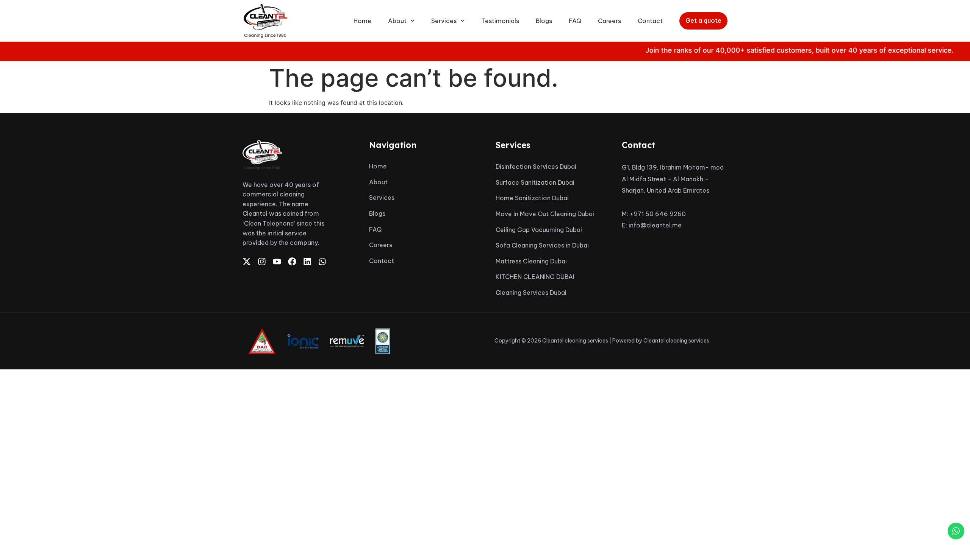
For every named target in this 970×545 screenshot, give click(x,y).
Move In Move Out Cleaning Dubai (545, 214)
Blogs (544, 21)
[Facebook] (292, 261)
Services (444, 21)
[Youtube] (277, 261)
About (397, 21)
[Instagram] (262, 261)
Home (362, 21)
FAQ (575, 21)
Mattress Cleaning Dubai (531, 261)
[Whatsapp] (322, 261)
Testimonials (500, 21)
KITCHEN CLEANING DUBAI (535, 276)
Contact (650, 21)
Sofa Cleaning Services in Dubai (542, 245)
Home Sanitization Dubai (532, 198)
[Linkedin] (307, 261)
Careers (609, 21)
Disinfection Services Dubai (536, 166)
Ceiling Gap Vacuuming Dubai (539, 230)
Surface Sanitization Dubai (535, 182)
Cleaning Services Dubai (531, 292)
